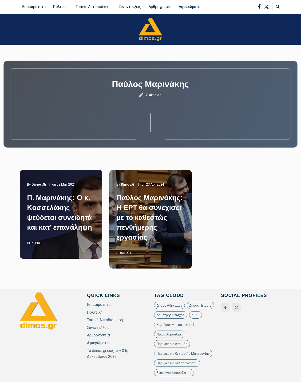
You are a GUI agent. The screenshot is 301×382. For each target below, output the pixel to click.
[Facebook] (225, 307)
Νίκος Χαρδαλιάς (170, 334)
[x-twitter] (266, 7)
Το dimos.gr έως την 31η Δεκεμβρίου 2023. (107, 353)
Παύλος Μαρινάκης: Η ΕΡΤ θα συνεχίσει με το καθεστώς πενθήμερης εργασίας (149, 217)
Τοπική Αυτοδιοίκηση (93, 6)
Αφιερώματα (189, 6)
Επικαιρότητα (34, 6)
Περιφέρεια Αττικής (172, 344)
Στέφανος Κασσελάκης (174, 373)
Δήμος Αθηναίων (169, 305)
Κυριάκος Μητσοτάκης (174, 325)
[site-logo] (150, 29)
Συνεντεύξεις (130, 6)
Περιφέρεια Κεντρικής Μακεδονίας (183, 353)
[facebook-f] (259, 6)
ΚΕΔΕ (195, 315)
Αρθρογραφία (160, 6)
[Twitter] (236, 307)
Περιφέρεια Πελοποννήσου (177, 363)
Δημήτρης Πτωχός (171, 315)
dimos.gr (39, 184)
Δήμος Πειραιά (200, 305)
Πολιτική (60, 6)
